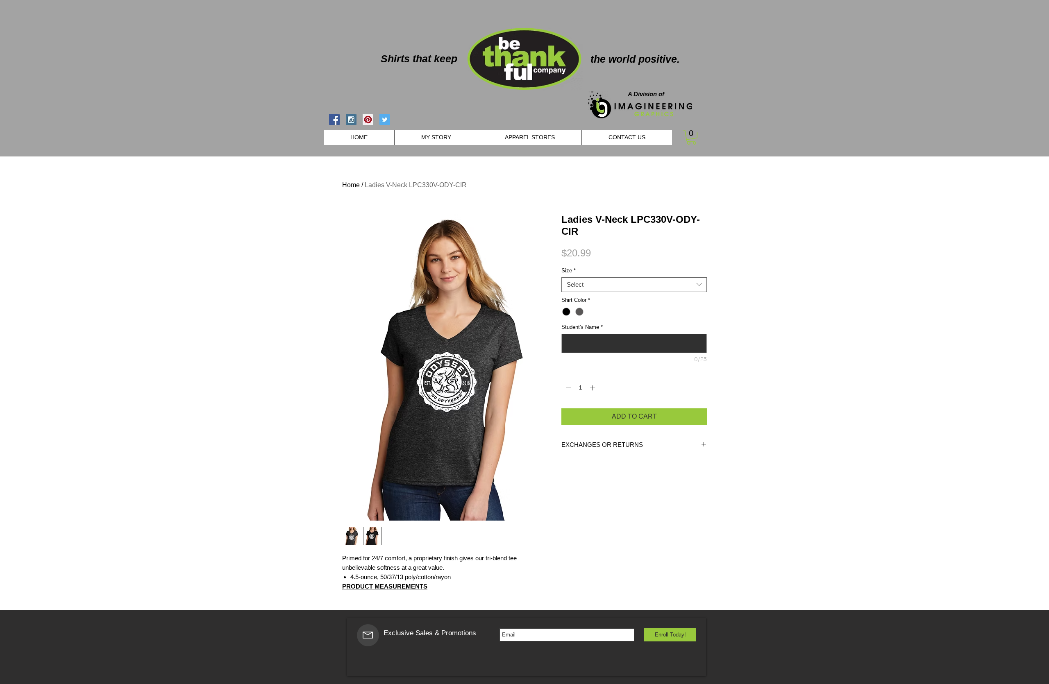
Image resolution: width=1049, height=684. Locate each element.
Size (568, 270)
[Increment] (593, 388)
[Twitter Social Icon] (384, 119)
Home (351, 184)
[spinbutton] (580, 388)
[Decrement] (567, 388)
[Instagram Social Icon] (351, 119)
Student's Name (582, 327)
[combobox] (634, 284)
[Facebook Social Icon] (334, 119)
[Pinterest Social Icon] (368, 119)
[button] (691, 137)
